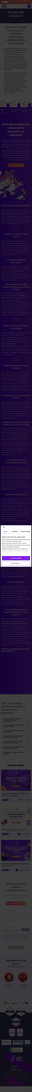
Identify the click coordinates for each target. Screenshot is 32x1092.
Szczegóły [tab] (14, 531)
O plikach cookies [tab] (25, 531)
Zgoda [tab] (5, 531)
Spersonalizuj (15, 563)
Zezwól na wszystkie (16, 558)
